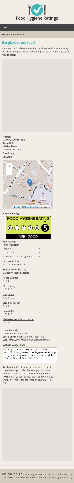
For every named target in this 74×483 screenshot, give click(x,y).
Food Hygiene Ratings (37, 18)
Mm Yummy (9, 286)
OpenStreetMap (31, 206)
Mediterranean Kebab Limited (18, 319)
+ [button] (9, 166)
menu (5, 27)
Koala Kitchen (10, 311)
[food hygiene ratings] (37, 8)
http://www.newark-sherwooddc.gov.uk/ (29, 339)
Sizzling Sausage (11, 302)
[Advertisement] (37, 95)
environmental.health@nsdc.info (27, 336)
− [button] (9, 172)
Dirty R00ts (8, 294)
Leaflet (17, 206)
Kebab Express (10, 277)
